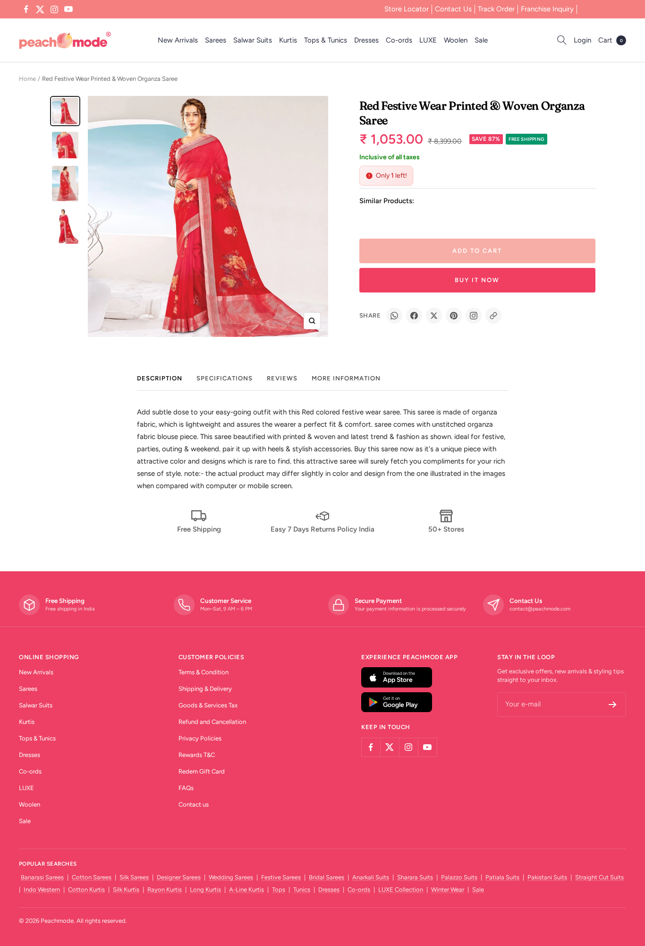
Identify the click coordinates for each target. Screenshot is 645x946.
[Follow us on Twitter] (40, 9)
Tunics (301, 889)
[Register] (613, 704)
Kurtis (288, 40)
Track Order (496, 9)
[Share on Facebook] (414, 316)
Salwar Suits (252, 40)
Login (582, 40)
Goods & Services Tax (208, 705)
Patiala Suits (502, 877)
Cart (610, 40)
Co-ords (399, 40)
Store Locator (406, 9)
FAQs (186, 787)
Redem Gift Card (201, 771)
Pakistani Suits (547, 877)
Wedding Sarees (231, 877)
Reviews (282, 378)
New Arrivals (178, 40)
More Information (346, 378)
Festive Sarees (281, 877)
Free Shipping (199, 529)
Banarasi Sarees (42, 877)
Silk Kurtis (126, 889)
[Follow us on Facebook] (26, 9)
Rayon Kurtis (164, 889)
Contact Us (453, 9)
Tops (278, 889)
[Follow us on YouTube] (68, 9)
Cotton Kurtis (86, 889)
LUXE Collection (400, 889)
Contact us (193, 804)
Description (159, 378)
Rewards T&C (196, 754)
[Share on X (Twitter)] (434, 316)
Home (27, 78)
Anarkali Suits (370, 877)
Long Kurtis (205, 889)
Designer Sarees (179, 877)
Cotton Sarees (91, 877)
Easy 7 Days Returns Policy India (322, 529)
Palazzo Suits (459, 877)
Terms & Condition (203, 672)
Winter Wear (447, 889)
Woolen (455, 40)
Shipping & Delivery (205, 688)
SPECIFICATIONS (224, 378)
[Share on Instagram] (474, 316)
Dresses (366, 40)
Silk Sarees (134, 877)
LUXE (428, 40)
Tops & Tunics (325, 40)
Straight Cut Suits (599, 877)
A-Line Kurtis (246, 889)
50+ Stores (446, 529)
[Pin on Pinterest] (454, 316)
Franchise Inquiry (547, 9)
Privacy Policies (199, 738)
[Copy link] (493, 316)
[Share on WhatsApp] (394, 316)
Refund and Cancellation (212, 721)
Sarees (215, 40)
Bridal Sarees (326, 877)
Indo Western (42, 889)
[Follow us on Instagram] (54, 9)
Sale (481, 40)
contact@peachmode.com (539, 609)
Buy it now (477, 280)
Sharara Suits (415, 877)
